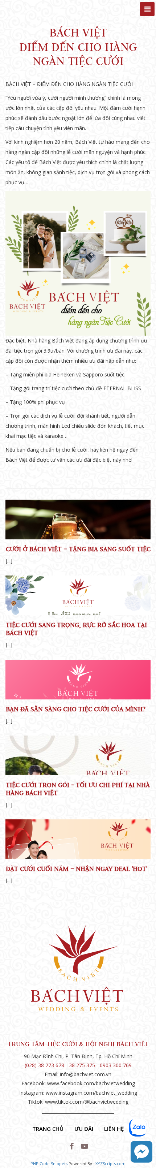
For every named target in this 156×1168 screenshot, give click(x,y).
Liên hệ (114, 1128)
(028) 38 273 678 (44, 1065)
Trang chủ (47, 1128)
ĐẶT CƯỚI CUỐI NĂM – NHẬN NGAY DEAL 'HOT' (76, 869)
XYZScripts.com (110, 1163)
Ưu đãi (83, 1128)
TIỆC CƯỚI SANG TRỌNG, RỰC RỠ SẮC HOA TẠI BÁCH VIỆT (76, 629)
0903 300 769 (116, 1065)
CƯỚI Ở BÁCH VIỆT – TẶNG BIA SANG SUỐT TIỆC (78, 549)
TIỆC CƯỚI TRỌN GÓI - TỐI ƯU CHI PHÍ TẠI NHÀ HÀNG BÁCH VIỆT (78, 789)
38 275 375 (82, 1065)
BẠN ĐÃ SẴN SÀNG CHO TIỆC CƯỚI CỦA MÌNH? (75, 709)
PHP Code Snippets (48, 1163)
